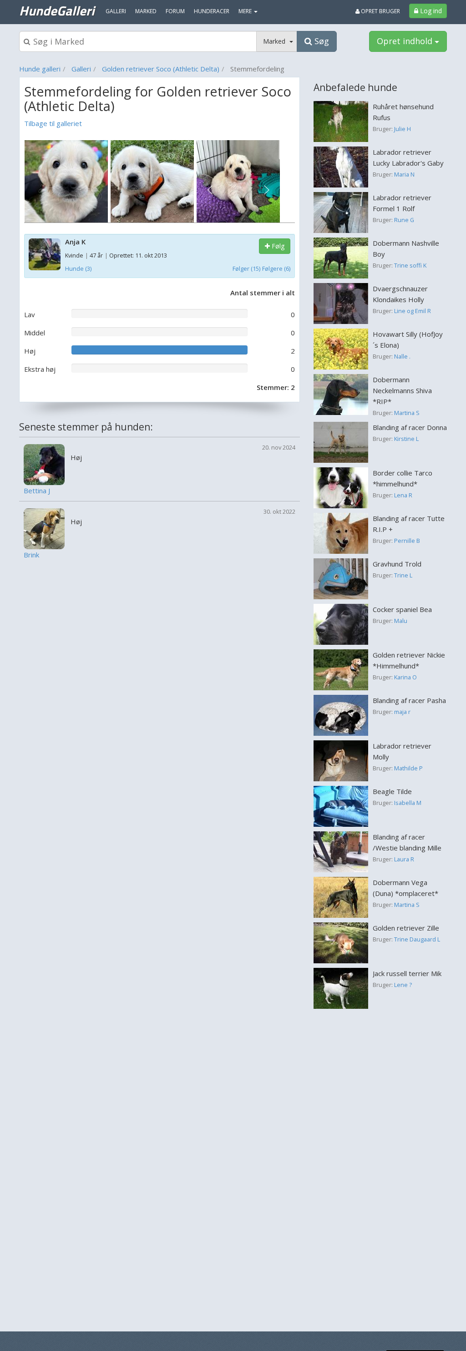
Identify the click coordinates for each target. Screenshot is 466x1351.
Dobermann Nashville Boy (406, 248)
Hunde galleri (40, 68)
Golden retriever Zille (406, 927)
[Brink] (44, 527)
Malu (400, 621)
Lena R (403, 495)
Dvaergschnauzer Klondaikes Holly (400, 294)
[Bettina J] (44, 463)
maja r (402, 712)
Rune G (404, 220)
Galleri (81, 68)
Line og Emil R (412, 311)
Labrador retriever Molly (402, 751)
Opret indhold (406, 40)
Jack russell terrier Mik (407, 973)
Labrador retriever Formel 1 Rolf (402, 203)
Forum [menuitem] (175, 11)
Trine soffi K (410, 265)
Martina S (407, 413)
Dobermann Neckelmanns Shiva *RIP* (402, 390)
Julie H (402, 129)
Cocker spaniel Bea (402, 609)
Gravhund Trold (397, 563)
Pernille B (407, 540)
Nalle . (402, 356)
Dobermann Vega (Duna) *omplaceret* (405, 888)
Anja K (75, 241)
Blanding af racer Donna (410, 427)
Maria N (404, 174)
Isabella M (407, 803)
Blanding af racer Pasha (409, 700)
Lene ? (403, 985)
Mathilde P (408, 768)
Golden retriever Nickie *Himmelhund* (409, 660)
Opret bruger (380, 11)
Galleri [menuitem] (116, 11)
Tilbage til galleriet (53, 123)
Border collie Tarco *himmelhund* (402, 478)
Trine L (403, 575)
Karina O (405, 677)
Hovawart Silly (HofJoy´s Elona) (408, 339)
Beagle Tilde (392, 791)
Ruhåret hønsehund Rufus (403, 112)
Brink (31, 555)
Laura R (404, 859)
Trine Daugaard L (417, 939)
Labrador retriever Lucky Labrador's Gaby (408, 157)
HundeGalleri (56, 10)
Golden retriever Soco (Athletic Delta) (160, 68)
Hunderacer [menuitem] (211, 11)
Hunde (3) (78, 268)
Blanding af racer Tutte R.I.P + (409, 524)
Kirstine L (406, 439)
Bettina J (37, 490)
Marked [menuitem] (146, 11)
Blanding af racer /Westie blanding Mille (407, 842)
